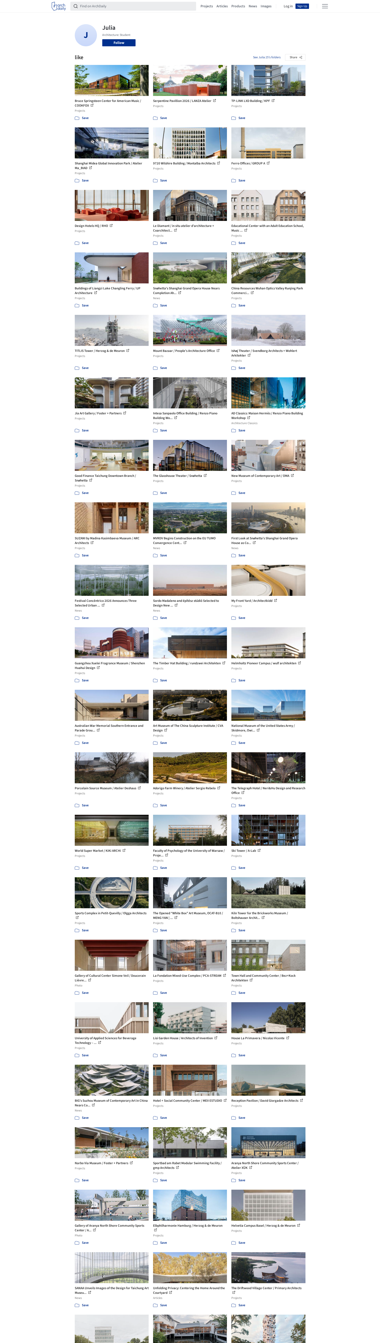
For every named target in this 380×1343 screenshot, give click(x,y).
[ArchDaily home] (59, 6)
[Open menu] (325, 6)
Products (238, 6)
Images (266, 6)
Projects (207, 6)
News (253, 6)
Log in (288, 6)
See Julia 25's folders (267, 57)
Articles (222, 6)
